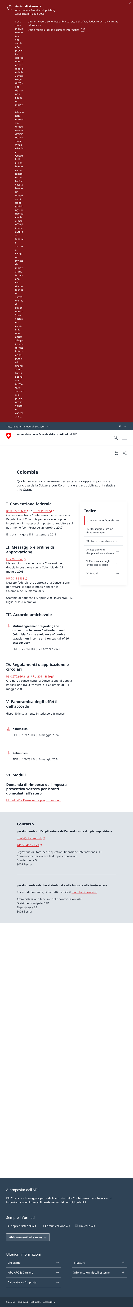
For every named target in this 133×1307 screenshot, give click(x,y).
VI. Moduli (92, 573)
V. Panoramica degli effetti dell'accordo (98, 562)
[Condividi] (125, 453)
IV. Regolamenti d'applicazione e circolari (101, 551)
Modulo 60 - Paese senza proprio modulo (33, 800)
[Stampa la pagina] (116, 453)
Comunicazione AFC (58, 1226)
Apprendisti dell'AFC (24, 1226)
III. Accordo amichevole (100, 541)
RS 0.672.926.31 (16, 511)
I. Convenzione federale (100, 520)
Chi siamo (14, 1263)
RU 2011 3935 (42, 511)
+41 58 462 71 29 (28, 845)
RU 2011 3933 (15, 578)
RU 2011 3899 (42, 676)
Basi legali (23, 1301)
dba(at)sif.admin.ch (29, 838)
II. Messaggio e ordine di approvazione (99, 530)
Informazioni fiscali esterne (91, 1272)
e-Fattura (79, 1263)
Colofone (10, 1301)
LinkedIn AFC (87, 1226)
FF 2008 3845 (14, 559)
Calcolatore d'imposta (22, 1282)
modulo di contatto (84, 892)
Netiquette (35, 1301)
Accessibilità (49, 1301)
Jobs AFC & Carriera (20, 1272)
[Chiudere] (130, 3)
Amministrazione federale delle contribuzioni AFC (47, 434)
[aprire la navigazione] (124, 438)
